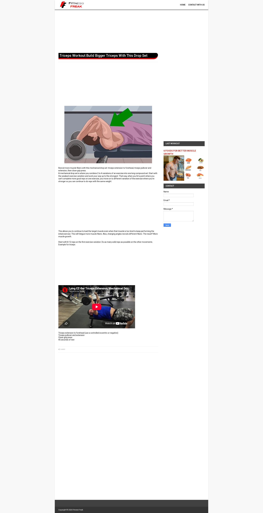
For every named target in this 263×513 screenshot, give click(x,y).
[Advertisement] (131, 31)
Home (182, 5)
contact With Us (196, 5)
